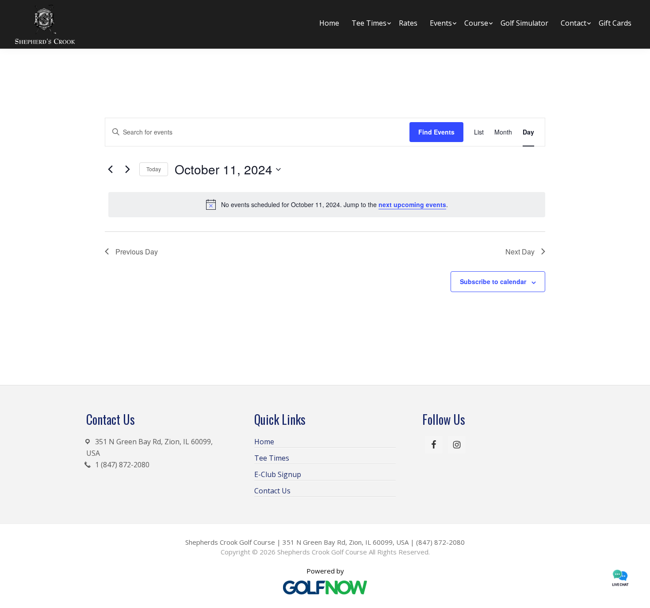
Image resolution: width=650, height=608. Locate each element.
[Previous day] (110, 169)
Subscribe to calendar (493, 281)
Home (264, 441)
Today (153, 169)
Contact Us (272, 491)
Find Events (436, 131)
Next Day (520, 251)
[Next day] (127, 169)
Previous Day (136, 251)
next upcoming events (412, 204)
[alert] (326, 204)
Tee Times (271, 458)
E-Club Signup (277, 474)
